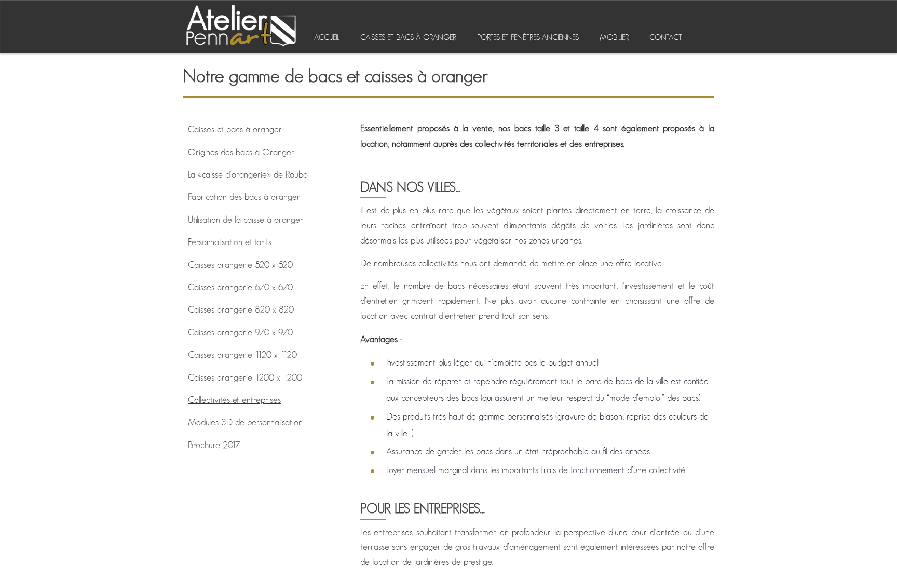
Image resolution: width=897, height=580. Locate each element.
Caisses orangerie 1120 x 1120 (242, 355)
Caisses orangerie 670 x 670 (240, 287)
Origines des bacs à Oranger (241, 152)
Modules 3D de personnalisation (245, 422)
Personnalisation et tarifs (229, 242)
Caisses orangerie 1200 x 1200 (245, 378)
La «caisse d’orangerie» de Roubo (248, 175)
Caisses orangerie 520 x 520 (240, 265)
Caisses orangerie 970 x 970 (240, 333)
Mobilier (614, 38)
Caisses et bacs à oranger (408, 38)
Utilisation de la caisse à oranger (245, 220)
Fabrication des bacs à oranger (244, 197)
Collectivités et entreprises (234, 400)
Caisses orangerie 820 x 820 (241, 310)
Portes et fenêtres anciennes (528, 38)
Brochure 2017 (214, 445)
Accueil (326, 38)
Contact (665, 38)
